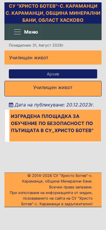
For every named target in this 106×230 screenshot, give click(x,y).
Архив (53, 73)
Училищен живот (29, 57)
